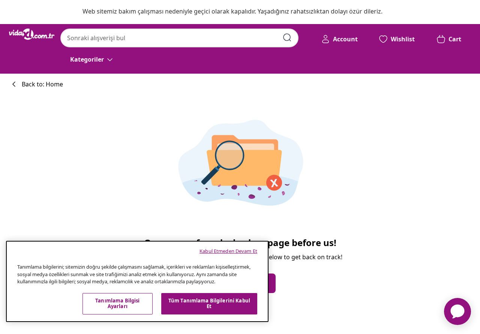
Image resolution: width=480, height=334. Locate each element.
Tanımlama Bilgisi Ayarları (117, 303)
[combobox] (179, 38)
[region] (137, 281)
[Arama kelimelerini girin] (287, 38)
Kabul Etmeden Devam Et (228, 251)
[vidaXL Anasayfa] (31, 34)
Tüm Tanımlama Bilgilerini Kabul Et (209, 303)
